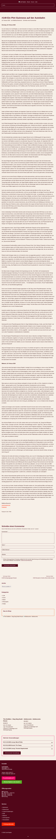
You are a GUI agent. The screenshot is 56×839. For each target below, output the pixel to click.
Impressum (5, 807)
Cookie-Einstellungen (8, 811)
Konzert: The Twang (12, 745)
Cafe (7, 511)
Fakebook (4, 507)
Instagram (5, 830)
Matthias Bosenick (17, 20)
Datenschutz (6, 809)
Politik (10, 511)
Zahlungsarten (6, 817)
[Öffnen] (28, 10)
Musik (4, 599)
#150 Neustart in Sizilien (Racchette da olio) (43, 577)
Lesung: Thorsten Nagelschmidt (15, 748)
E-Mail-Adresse (6, 549)
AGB (4, 813)
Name (3, 545)
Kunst (4, 597)
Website (4, 554)
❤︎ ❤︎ (8, 778)
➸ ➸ (12, 781)
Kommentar (5, 531)
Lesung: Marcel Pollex (13, 742)
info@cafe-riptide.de (10, 773)
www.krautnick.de (6, 505)
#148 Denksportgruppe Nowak (9, 577)
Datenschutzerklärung (26, 560)
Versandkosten (9, 726)
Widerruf (5, 815)
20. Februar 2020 (6, 20)
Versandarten (6, 819)
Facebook (3, 830)
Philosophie (5, 601)
